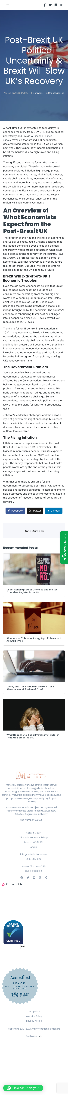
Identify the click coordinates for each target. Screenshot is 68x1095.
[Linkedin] (56, 5)
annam (38, 93)
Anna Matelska (34, 531)
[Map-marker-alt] (46, 877)
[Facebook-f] (44, 5)
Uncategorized (56, 93)
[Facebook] (21, 877)
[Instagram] (61, 5)
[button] (7, 5)
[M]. (40, 1036)
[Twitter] (50, 5)
